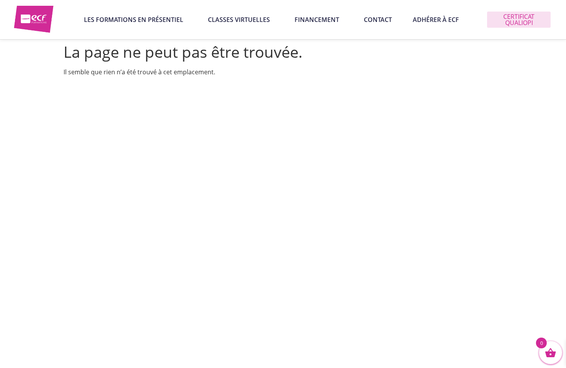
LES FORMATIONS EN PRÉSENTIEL (133, 19)
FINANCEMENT (317, 19)
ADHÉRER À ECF (436, 19)
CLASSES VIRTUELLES (239, 19)
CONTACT (378, 19)
